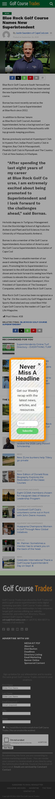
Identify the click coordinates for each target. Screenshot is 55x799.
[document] (27, 399)
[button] (39, 364)
